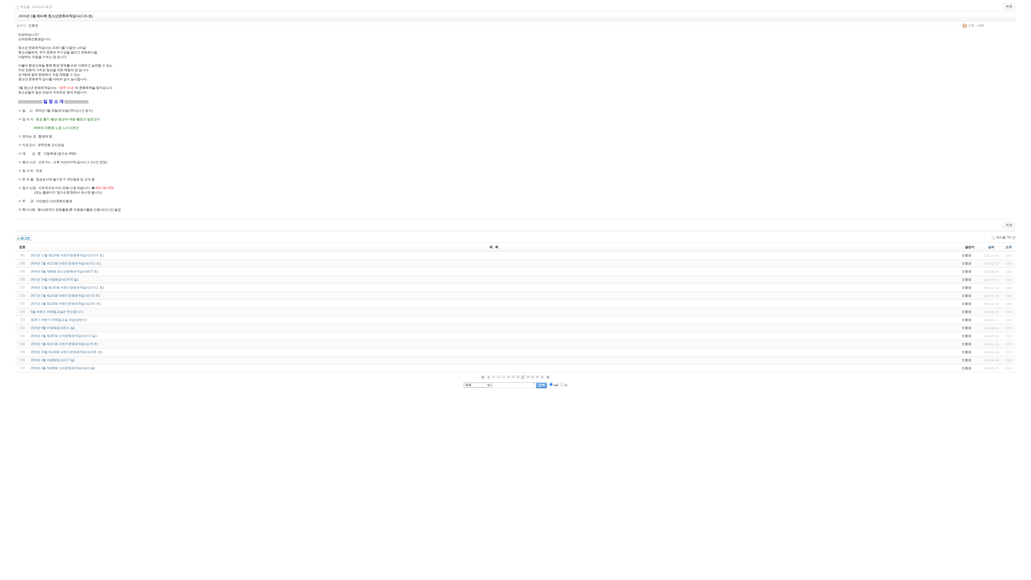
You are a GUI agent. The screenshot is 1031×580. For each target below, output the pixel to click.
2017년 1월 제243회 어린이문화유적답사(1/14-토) (65, 296)
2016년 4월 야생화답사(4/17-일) (53, 360)
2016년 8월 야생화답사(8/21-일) (53, 328)
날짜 (991, 247)
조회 (1008, 247)
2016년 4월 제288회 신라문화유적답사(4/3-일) (63, 368)
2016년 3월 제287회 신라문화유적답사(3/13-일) (64, 336)
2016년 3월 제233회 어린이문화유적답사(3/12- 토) (66, 263)
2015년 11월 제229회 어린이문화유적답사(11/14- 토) (67, 255)
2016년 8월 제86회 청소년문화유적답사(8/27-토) (64, 271)
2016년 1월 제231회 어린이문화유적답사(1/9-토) (64, 344)
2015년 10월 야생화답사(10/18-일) (54, 279)
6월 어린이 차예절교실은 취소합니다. (57, 312)
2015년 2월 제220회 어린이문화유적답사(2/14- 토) (66, 304)
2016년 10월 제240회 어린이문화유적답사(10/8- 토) (66, 352)
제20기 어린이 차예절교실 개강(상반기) (59, 320)
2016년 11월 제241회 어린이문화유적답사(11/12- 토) (67, 287)
